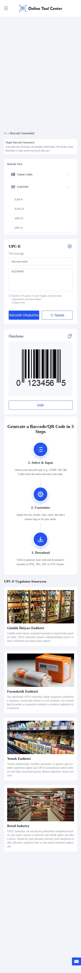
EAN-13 (19, 209)
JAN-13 (19, 218)
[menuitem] (40, 175)
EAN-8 (18, 199)
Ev (6, 133)
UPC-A (19, 227)
